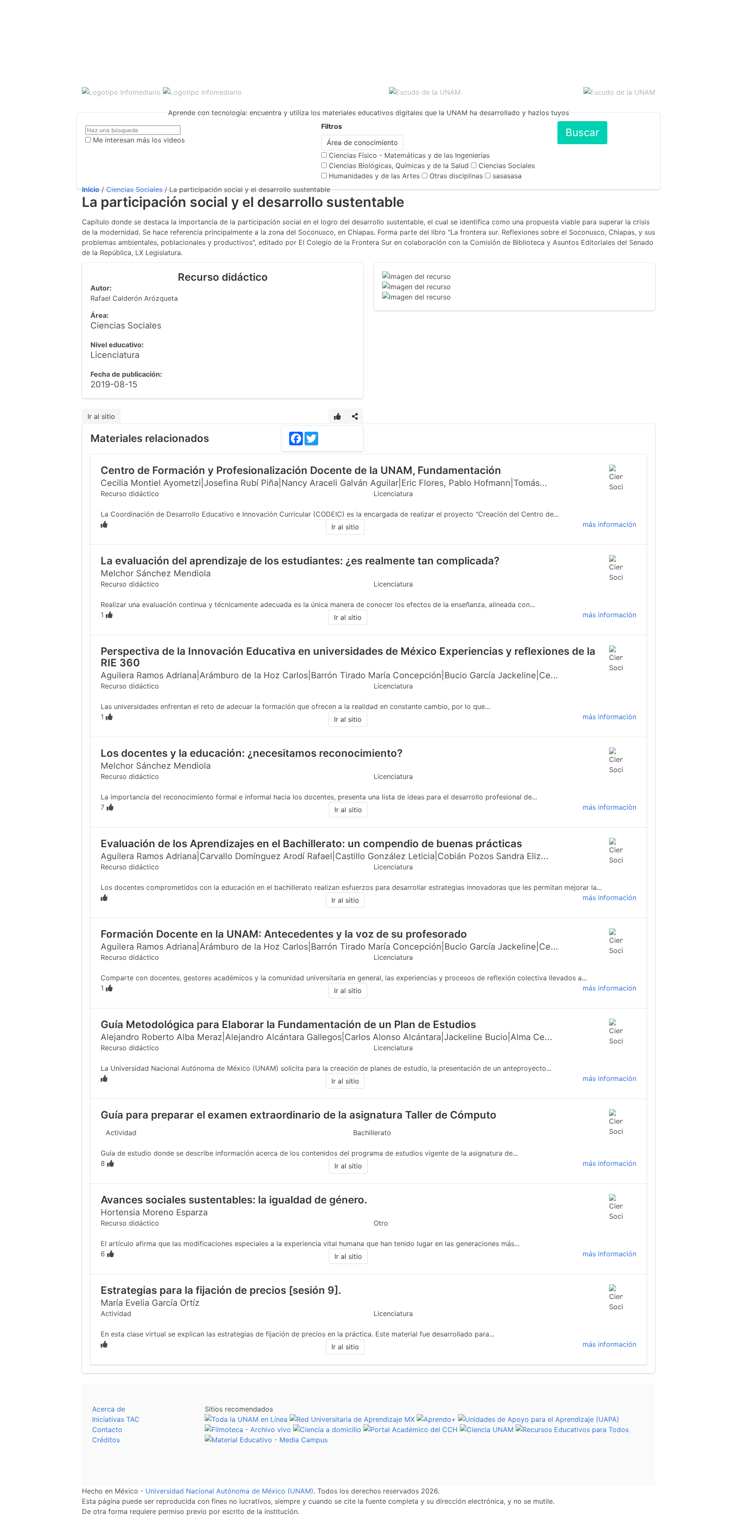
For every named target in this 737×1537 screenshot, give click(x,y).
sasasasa (507, 175)
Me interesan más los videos (139, 140)
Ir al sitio (101, 416)
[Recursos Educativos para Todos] (572, 1429)
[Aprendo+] (436, 1419)
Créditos (106, 1439)
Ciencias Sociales (507, 165)
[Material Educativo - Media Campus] (266, 1439)
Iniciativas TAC (115, 1419)
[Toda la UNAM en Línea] (246, 1419)
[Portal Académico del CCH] (410, 1429)
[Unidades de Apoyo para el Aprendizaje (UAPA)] (538, 1419)
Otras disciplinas (456, 175)
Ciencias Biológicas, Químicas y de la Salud (399, 165)
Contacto (107, 1429)
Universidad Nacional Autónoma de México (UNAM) (229, 1491)
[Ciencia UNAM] (487, 1429)
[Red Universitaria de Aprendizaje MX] (352, 1419)
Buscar (582, 132)
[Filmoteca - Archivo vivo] (248, 1429)
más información (609, 524)
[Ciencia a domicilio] (327, 1429)
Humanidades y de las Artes (374, 175)
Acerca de (108, 1409)
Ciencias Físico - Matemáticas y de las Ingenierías (409, 155)
